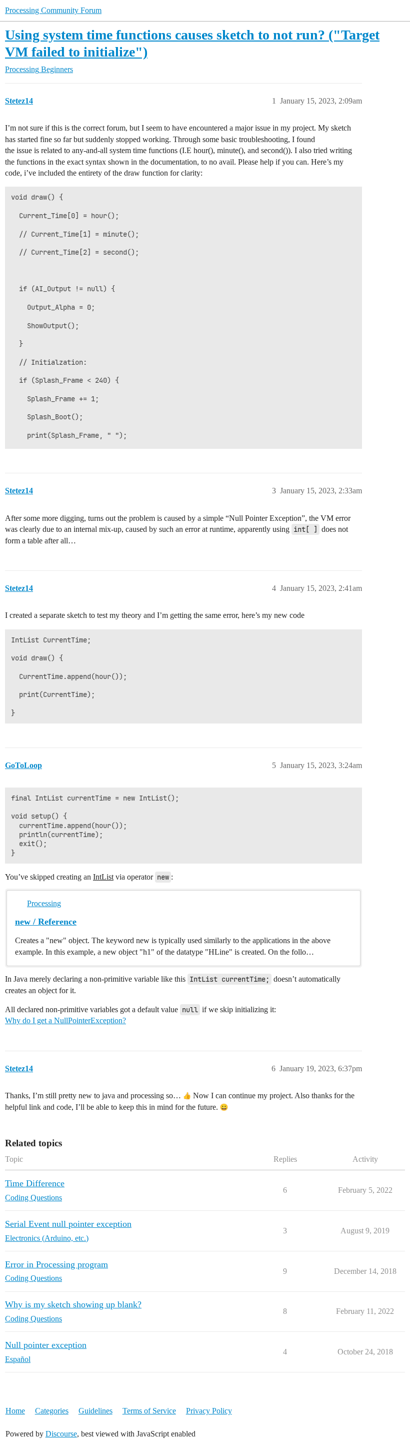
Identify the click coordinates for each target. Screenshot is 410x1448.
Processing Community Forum (53, 10)
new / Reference (45, 922)
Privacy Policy (209, 1410)
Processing (44, 903)
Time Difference (34, 1183)
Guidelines (95, 1410)
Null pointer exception (45, 1345)
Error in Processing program (56, 1264)
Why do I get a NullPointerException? (65, 1020)
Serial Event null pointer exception (68, 1224)
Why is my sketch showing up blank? (73, 1304)
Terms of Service (149, 1410)
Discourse (61, 1433)
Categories (51, 1410)
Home (15, 1410)
